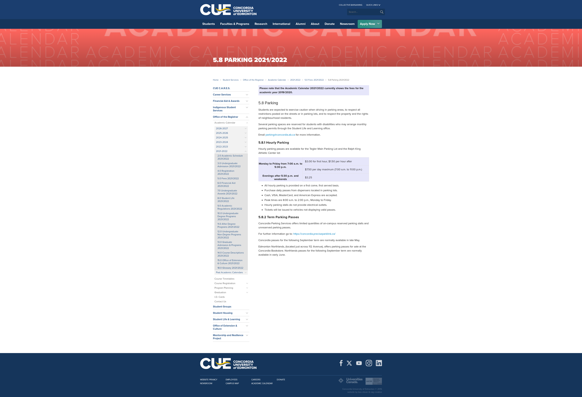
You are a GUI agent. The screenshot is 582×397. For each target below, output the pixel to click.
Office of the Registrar (253, 80)
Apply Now (367, 24)
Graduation (220, 292)
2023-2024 (222, 142)
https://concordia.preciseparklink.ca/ (314, 233)
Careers (255, 379)
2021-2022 (295, 80)
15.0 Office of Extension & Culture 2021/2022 (229, 262)
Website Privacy (208, 379)
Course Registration (224, 283)
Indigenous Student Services (224, 109)
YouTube (359, 363)
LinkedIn (379, 363)
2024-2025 (222, 137)
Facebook (341, 363)
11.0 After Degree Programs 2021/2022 (228, 225)
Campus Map (232, 383)
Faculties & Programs (234, 24)
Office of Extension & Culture (225, 327)
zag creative (376, 392)
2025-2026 (222, 133)
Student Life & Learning (226, 319)
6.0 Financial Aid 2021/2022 (226, 185)
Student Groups (222, 306)
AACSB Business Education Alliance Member (374, 381)
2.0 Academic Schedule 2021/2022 (230, 157)
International (281, 24)
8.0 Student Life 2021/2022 (225, 200)
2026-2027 (222, 128)
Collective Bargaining (350, 5)
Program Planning (223, 287)
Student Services (231, 80)
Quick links (372, 5)
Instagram (369, 363)
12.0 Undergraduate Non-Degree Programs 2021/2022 (229, 234)
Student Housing (222, 313)
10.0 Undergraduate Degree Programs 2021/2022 (227, 216)
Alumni (301, 24)
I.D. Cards (219, 297)
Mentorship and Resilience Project (228, 337)
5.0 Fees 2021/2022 (314, 80)
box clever (363, 392)
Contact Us (220, 301)
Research (261, 24)
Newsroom (347, 24)
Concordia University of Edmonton (228, 9)
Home (216, 80)
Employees (231, 379)
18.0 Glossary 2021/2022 (230, 267)
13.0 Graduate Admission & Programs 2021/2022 (229, 245)
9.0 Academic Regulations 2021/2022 (229, 207)
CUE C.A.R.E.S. (221, 88)
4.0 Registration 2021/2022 (225, 172)
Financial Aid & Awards (226, 101)
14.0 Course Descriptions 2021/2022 (230, 254)
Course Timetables (224, 278)
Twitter (349, 363)
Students (208, 24)
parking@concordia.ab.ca (280, 134)
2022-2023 (222, 146)
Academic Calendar (277, 80)
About (315, 24)
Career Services (222, 94)
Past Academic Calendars (229, 272)
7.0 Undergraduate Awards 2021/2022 (227, 192)
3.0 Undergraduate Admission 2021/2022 (229, 165)
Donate (330, 24)
